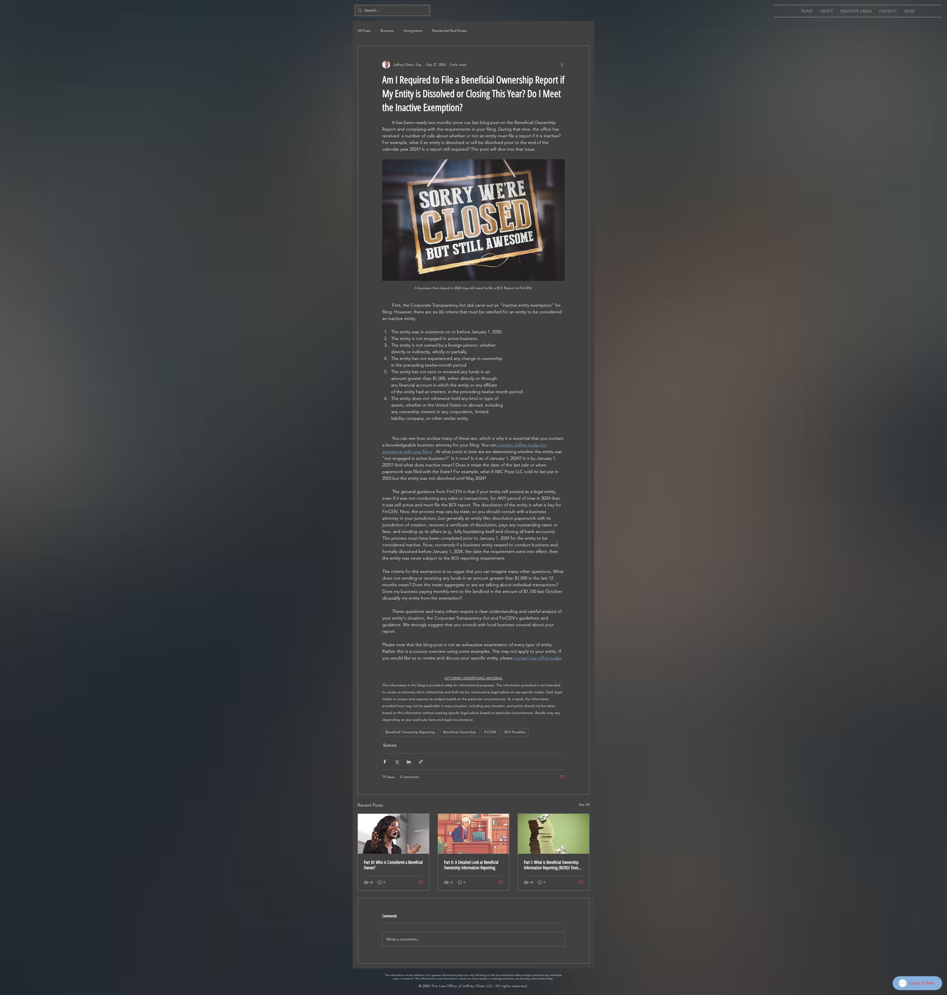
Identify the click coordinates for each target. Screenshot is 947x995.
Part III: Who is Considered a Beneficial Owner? (393, 865)
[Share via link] (421, 761)
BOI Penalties (515, 732)
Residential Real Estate (449, 30)
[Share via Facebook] (384, 761)
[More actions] (562, 65)
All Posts (364, 30)
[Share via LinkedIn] (408, 761)
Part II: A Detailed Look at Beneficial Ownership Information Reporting (471, 865)
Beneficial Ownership (459, 732)
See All (584, 804)
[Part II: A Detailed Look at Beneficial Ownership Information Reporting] (473, 834)
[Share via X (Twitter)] (396, 761)
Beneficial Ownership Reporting (410, 732)
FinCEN (490, 732)
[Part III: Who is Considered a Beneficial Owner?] (393, 834)
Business (387, 30)
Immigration (413, 30)
